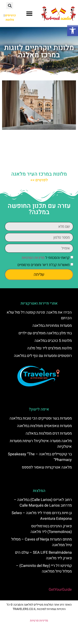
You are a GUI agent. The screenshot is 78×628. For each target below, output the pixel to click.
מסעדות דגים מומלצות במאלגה (49, 433)
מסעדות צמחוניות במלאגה (52, 325)
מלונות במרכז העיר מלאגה (39, 174)
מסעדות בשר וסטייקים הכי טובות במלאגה (41, 418)
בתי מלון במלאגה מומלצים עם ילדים (45, 333)
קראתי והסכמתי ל (45, 257)
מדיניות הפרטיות (33, 257)
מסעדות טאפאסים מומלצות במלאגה (44, 426)
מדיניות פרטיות (39, 620)
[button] (72, 30)
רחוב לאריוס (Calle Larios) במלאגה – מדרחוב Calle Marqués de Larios (43, 502)
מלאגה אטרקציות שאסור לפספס (47, 467)
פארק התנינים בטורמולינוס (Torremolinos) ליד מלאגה (51, 529)
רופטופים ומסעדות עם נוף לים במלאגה (43, 356)
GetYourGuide (60, 589)
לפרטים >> (39, 180)
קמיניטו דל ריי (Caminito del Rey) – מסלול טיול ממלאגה (44, 568)
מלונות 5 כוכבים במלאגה (53, 341)
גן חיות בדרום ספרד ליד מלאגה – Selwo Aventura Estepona (42, 515)
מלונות (10, 20)
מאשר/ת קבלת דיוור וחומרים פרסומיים (43, 264)
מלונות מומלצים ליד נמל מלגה (49, 348)
